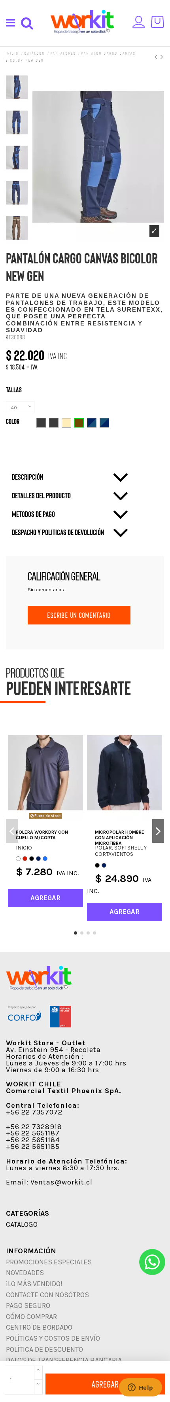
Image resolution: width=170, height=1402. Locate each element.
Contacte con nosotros (47, 1294)
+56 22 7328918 (34, 1126)
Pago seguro (28, 1305)
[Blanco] (18, 858)
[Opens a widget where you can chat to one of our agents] (140, 1388)
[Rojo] (25, 858)
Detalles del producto (41, 495)
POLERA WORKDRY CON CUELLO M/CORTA (42, 834)
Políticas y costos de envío (53, 1338)
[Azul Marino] (38, 858)
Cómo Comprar (31, 1316)
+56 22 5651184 (33, 1139)
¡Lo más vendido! (34, 1283)
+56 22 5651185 (33, 1146)
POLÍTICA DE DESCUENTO (44, 1349)
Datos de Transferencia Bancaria (64, 1360)
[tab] (70, 477)
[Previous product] (158, 57)
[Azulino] (45, 858)
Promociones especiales (49, 1262)
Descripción (27, 476)
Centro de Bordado (39, 1327)
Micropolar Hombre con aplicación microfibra (119, 837)
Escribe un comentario (79, 615)
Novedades (25, 1272)
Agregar (105, 1384)
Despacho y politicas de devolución (58, 532)
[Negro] (31, 858)
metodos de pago (33, 514)
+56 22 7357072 (34, 1112)
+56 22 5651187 (33, 1133)
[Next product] (162, 57)
